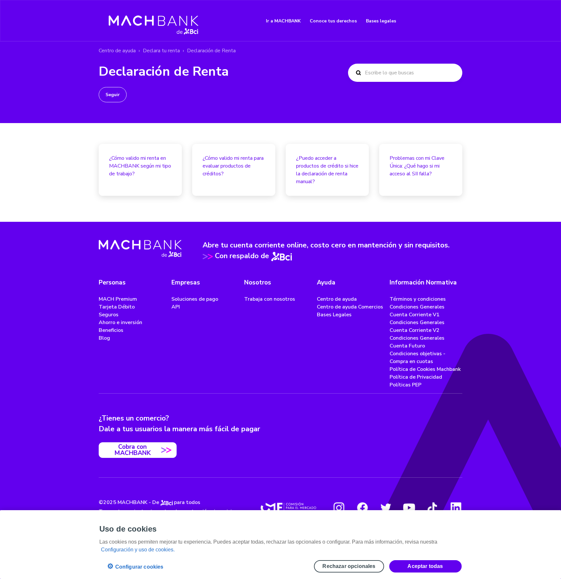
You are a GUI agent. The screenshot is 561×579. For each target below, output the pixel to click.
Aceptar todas (425, 566)
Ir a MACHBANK (283, 21)
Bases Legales (334, 314)
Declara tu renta (161, 50)
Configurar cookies (135, 566)
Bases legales (381, 21)
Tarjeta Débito (117, 306)
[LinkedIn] (455, 507)
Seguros (108, 314)
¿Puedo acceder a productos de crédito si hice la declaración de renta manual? (327, 170)
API (175, 306)
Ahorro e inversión (120, 322)
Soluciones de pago (194, 299)
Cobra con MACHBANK (132, 450)
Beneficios (111, 330)
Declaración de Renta (211, 50)
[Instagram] (338, 507)
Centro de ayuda (117, 50)
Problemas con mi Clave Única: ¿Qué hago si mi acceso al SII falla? (417, 166)
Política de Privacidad (416, 377)
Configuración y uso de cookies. (138, 549)
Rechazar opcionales (348, 566)
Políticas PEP (405, 384)
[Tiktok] (432, 507)
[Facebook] (362, 507)
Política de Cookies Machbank (425, 369)
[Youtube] (409, 507)
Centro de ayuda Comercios (350, 306)
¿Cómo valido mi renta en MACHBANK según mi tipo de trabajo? (140, 166)
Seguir (113, 95)
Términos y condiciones (418, 299)
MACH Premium (118, 299)
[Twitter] (385, 507)
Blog (104, 338)
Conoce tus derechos (333, 21)
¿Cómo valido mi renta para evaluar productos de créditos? (233, 166)
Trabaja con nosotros (269, 299)
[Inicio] (154, 21)
